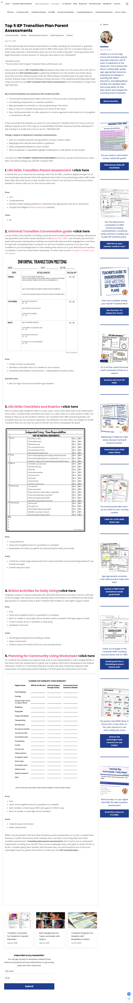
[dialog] (2, 2)
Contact (117, 4)
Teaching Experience (85, 12)
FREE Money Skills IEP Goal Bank (114, 166)
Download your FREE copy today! (114, 451)
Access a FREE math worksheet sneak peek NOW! (114, 592)
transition (69, 35)
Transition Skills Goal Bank (22, 4)
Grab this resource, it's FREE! (114, 813)
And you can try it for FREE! (114, 381)
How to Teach (120, 12)
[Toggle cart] (127, 3)
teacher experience (57, 35)
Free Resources (95, 4)
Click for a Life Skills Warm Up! (114, 520)
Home (7, 4)
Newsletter (107, 4)
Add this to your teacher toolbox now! (114, 245)
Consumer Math (22, 12)
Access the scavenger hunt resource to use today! (115, 741)
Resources (83, 4)
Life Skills (51, 12)
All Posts (10, 12)
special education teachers (38, 35)
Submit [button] (29, 986)
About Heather (110, 101)
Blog (75, 4)
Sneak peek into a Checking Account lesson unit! (114, 664)
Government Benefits (65, 12)
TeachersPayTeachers (104, 12)
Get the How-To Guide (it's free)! (114, 311)
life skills (23, 35)
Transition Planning (38, 12)
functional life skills (12, 35)
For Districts (66, 4)
